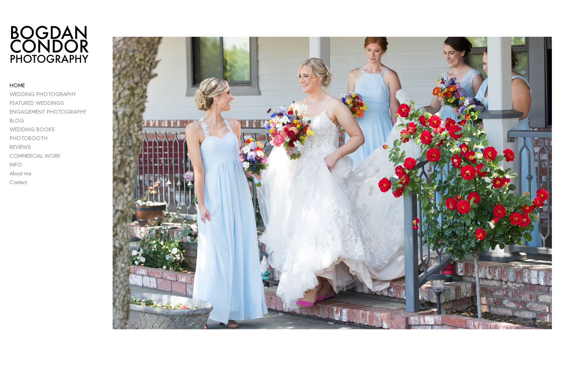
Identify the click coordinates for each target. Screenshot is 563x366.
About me (20, 173)
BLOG (17, 120)
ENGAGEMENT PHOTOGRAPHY (48, 112)
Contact (18, 182)
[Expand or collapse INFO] (27, 165)
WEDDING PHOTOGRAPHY (43, 94)
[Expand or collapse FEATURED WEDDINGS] (69, 103)
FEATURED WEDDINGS (37, 103)
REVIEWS (20, 147)
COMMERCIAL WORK (35, 156)
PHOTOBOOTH (28, 138)
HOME (17, 85)
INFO (16, 164)
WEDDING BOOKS (32, 129)
